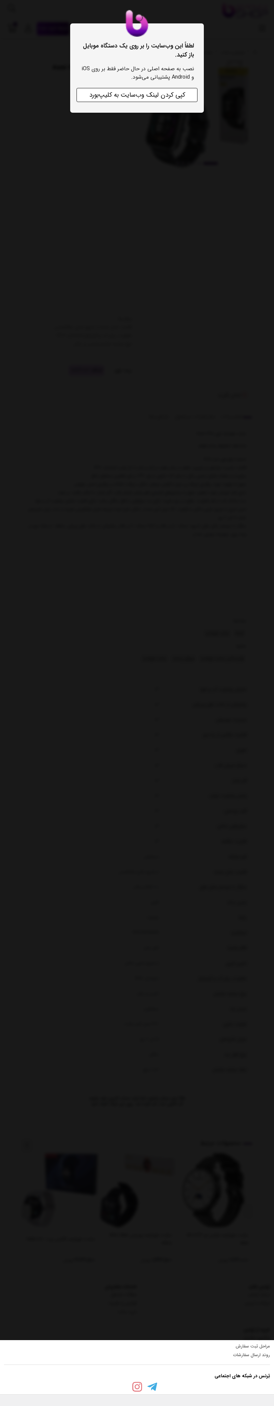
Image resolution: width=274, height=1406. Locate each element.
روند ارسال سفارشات (251, 1355)
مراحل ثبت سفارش (253, 1346)
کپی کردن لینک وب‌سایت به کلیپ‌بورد (137, 95)
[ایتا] (122, 1388)
